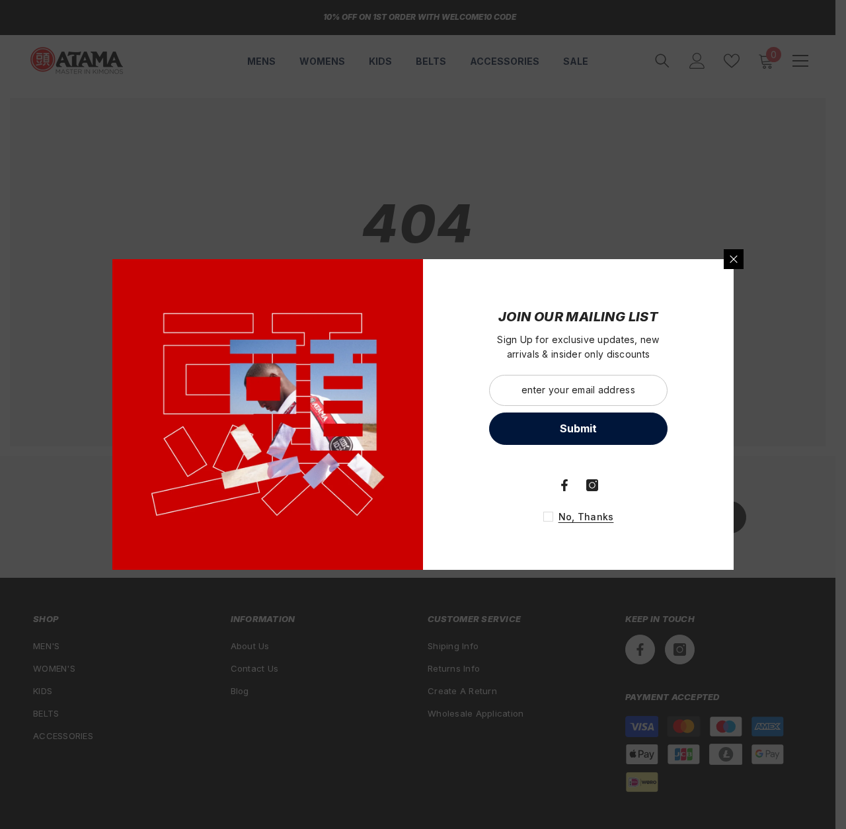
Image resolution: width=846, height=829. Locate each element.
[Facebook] (564, 485)
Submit (578, 428)
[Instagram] (592, 485)
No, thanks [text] (586, 516)
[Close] (734, 259)
